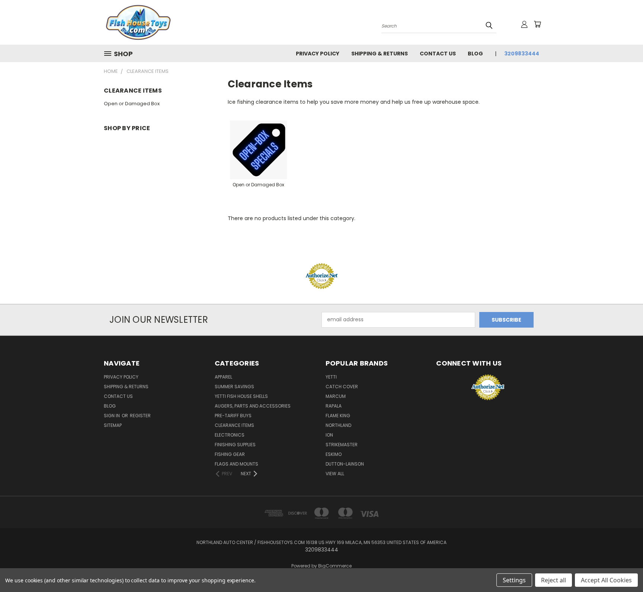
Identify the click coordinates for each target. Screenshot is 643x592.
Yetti (331, 377)
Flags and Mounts (236, 464)
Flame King (338, 415)
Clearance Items (234, 425)
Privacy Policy (317, 53)
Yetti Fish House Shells (241, 396)
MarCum (336, 396)
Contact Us (438, 53)
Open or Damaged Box (132, 103)
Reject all (553, 580)
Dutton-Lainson (345, 464)
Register (140, 415)
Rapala (334, 406)
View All (335, 473)
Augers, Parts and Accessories (253, 406)
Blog (475, 53)
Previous (623, 569)
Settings (514, 580)
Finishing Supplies (235, 444)
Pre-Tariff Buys (233, 415)
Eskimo (334, 454)
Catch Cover (342, 386)
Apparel (223, 377)
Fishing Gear (230, 454)
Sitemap (113, 425)
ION (329, 435)
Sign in (112, 415)
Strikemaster (342, 444)
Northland (338, 425)
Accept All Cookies (606, 580)
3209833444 (521, 53)
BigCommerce (335, 566)
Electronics (229, 435)
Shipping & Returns (379, 53)
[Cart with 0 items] (537, 24)
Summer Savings (234, 386)
